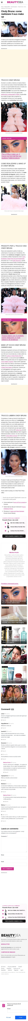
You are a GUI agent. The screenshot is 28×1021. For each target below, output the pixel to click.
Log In (22, 970)
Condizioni (9, 968)
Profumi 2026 (5, 627)
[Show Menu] (2, 2)
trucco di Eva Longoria (19, 502)
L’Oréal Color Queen (6, 367)
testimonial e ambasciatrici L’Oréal (10, 94)
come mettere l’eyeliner (7, 361)
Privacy (2, 968)
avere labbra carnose (11, 436)
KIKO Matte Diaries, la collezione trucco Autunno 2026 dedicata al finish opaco (13, 661)
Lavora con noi (17, 968)
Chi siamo (3, 966)
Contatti (20, 966)
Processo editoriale (12, 966)
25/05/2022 (3, 19)
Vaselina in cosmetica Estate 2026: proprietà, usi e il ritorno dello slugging (13, 621)
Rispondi (4, 720)
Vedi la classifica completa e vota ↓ (14, 536)
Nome (2, 855)
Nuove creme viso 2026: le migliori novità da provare (14, 680)
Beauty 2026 (7, 6)
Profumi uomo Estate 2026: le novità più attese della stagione (13, 641)
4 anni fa (8, 713)
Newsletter (3, 970)
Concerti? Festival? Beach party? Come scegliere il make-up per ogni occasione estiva (13, 699)
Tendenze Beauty (6, 587)
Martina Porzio (14, 552)
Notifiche (10, 970)
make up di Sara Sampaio (17, 511)
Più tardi (8, 1017)
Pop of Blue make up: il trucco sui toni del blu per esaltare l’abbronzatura (14, 602)
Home (2, 6)
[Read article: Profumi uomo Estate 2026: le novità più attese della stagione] (14, 635)
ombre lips (18, 430)
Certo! (20, 1017)
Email (2, 861)
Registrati (16, 970)
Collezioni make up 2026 (8, 647)
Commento (4, 836)
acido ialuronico (17, 260)
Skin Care (4, 667)
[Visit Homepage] (15, 2)
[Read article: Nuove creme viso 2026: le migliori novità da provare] (14, 674)
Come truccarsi (14, 6)
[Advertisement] (14, 63)
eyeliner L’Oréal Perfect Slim (13, 356)
